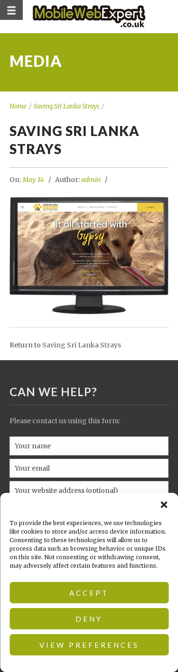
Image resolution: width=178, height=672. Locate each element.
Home (18, 106)
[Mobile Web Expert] (89, 16)
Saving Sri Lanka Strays (66, 106)
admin (91, 179)
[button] (164, 504)
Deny (89, 619)
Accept (89, 593)
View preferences (89, 645)
